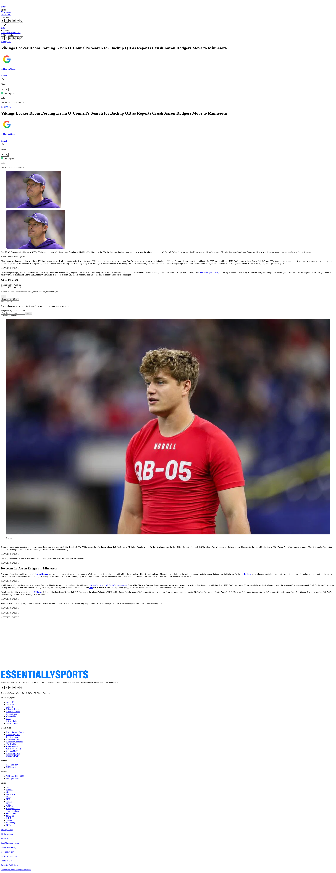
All (7, 787)
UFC (8, 804)
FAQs (8, 718)
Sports (6, 30)
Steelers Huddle (12, 751)
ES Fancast (11, 767)
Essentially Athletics (14, 742)
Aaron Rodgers (42, 574)
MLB (8, 818)
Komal (4, 76)
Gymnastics (11, 813)
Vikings (37, 592)
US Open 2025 (12, 778)
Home (3, 42)
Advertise (10, 704)
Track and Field (12, 811)
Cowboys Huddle (13, 749)
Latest (3, 7)
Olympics (10, 816)
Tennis (9, 801)
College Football (13, 808)
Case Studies (8, 35)
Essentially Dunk (13, 739)
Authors (9, 707)
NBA (8, 797)
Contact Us (11, 716)
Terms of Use (11, 723)
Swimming (10, 823)
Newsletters (6, 12)
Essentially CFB (13, 753)
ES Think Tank (12, 765)
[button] (7, 543)
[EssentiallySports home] (44, 678)
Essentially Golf (13, 734)
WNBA (9, 806)
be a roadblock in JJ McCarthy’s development (108, 585)
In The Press (11, 714)
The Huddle (11, 744)
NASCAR (10, 794)
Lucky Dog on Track (15, 732)
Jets (91, 588)
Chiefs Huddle (12, 746)
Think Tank (6, 14)
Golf (8, 792)
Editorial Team (12, 709)
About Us (10, 702)
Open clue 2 (10, 299)
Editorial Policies (13, 711)
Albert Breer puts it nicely (208, 272)
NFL (9, 42)
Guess (28, 313)
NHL (8, 825)
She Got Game (12, 737)
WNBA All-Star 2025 (15, 776)
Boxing (9, 790)
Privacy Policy (12, 721)
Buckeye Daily (12, 756)
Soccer (9, 820)
